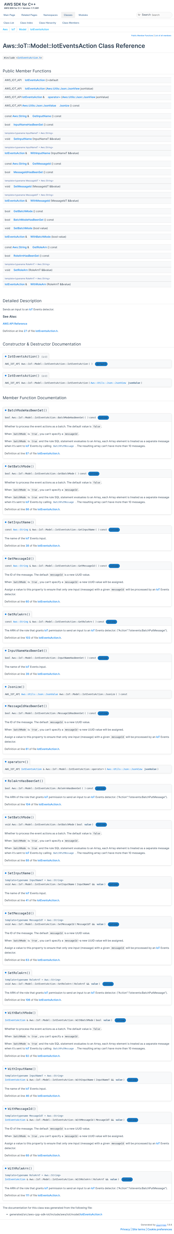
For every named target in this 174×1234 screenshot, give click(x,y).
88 (27, 860)
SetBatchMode (23, 228)
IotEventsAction (39, 29)
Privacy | (126, 1229)
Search (146, 14)
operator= (54, 97)
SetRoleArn (21, 270)
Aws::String (19, 116)
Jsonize (64, 105)
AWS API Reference (15, 323)
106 (28, 999)
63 (27, 960)
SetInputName (23, 138)
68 (27, 1155)
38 (27, 545)
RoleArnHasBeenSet (26, 255)
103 (28, 637)
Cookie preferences (159, 1229)
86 (27, 509)
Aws (5, 29)
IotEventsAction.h (29, 57)
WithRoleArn (38, 284)
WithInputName (40, 153)
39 (27, 674)
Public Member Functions (142, 35)
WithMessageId (40, 200)
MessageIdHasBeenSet (28, 172)
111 (27, 1195)
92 (27, 1056)
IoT (13, 29)
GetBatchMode (23, 211)
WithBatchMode (40, 236)
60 (27, 601)
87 (27, 453)
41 (27, 900)
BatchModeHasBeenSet (29, 219)
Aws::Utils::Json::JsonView (63, 88)
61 (27, 749)
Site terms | (139, 1229)
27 (25, 331)
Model (22, 29)
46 (27, 1095)
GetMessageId (41, 163)
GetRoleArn (39, 247)
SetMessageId (23, 186)
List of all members (163, 35)
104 (28, 804)
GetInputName (41, 116)
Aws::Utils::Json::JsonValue (39, 105)
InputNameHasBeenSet (28, 124)
